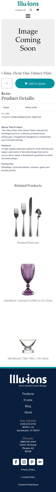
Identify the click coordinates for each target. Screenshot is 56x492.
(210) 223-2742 (28, 423)
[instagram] (24, 462)
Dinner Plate (24, 117)
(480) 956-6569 (28, 441)
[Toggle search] (31, 10)
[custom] (32, 462)
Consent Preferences (28, 484)
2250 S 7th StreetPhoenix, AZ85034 (28, 448)
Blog (28, 406)
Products (28, 394)
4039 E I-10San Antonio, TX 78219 (28, 429)
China (14, 117)
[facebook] (16, 462)
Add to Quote (37, 83)
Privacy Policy (28, 469)
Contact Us (20, 10)
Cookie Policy (28, 477)
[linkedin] (40, 462)
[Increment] (9, 83)
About (28, 412)
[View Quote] (38, 10)
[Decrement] (3, 83)
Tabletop (36, 117)
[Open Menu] (28, 16)
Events (28, 400)
